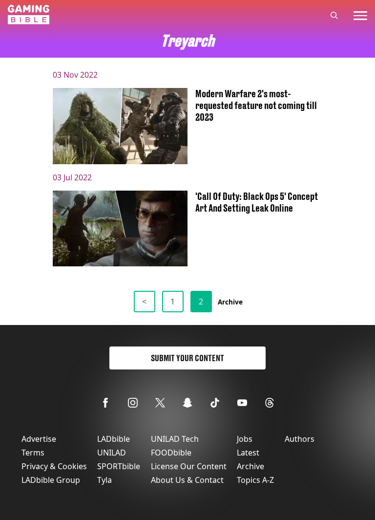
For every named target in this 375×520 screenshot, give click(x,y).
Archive (230, 301)
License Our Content (189, 466)
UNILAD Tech (175, 438)
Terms (32, 452)
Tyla (104, 480)
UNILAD (111, 452)
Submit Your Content (187, 358)
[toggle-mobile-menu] (360, 15)
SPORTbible (118, 466)
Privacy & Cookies (54, 466)
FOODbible (171, 452)
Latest (248, 452)
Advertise (38, 438)
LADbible (113, 438)
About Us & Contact (187, 480)
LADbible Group (50, 480)
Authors (299, 438)
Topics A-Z (255, 480)
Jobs (244, 438)
